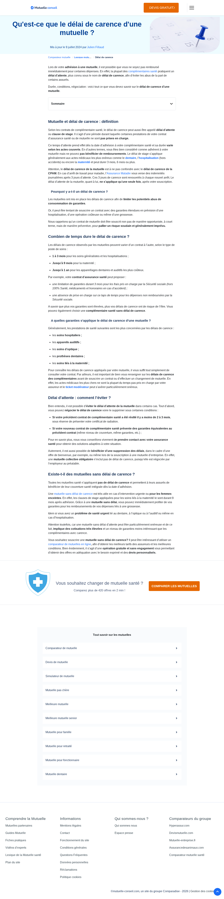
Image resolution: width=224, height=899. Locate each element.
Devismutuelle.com (181, 832)
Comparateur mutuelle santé (186, 854)
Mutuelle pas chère (57, 690)
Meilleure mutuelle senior (61, 718)
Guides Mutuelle (15, 832)
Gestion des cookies (203, 891)
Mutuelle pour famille (58, 732)
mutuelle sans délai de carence (73, 493)
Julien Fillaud (95, 47)
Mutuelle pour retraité (59, 746)
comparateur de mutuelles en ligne (69, 544)
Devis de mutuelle (57, 662)
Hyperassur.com (179, 825)
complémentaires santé (142, 71)
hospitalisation (149, 157)
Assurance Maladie (119, 173)
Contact (65, 832)
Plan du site (12, 862)
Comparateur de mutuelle (61, 648)
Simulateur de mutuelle (60, 676)
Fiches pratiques (15, 840)
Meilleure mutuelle (57, 704)
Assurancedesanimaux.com (186, 847)
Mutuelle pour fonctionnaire (62, 760)
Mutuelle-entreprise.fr (182, 840)
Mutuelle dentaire (56, 774)
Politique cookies (70, 877)
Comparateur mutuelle (59, 57)
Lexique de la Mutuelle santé (23, 854)
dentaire (130, 157)
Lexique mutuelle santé (86, 57)
